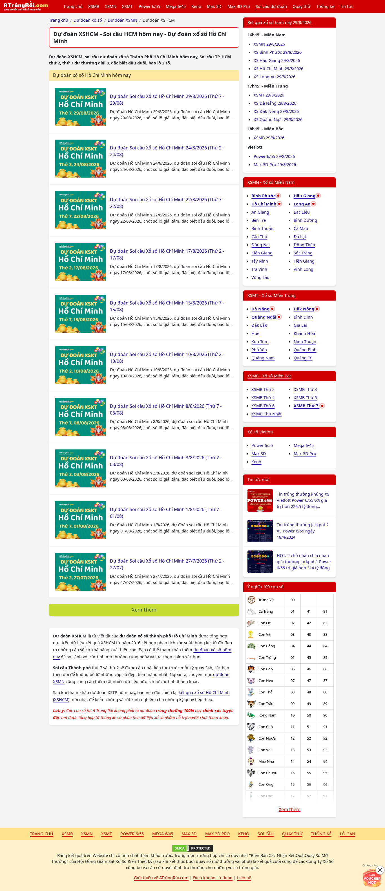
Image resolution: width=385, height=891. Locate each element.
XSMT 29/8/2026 (269, 95)
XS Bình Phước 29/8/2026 (278, 52)
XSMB (93, 6)
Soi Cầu (266, 833)
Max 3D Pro (238, 6)
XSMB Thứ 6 (263, 405)
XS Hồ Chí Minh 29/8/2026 (278, 68)
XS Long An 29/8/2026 (274, 76)
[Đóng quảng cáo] (379, 870)
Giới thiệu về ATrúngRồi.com (161, 877)
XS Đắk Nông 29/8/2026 (276, 111)
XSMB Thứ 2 (263, 389)
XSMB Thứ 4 (263, 397)
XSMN (110, 6)
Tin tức (346, 6)
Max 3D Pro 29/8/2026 (275, 164)
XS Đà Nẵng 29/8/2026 (275, 103)
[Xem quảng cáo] (372, 878)
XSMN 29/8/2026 (269, 44)
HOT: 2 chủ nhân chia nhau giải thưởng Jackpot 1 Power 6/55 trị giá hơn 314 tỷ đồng (304, 561)
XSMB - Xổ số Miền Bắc (269, 376)
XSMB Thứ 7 (306, 405)
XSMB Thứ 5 (305, 397)
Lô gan (347, 833)
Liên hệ (244, 877)
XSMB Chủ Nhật (266, 414)
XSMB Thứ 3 (305, 389)
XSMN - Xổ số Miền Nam (271, 182)
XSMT (127, 6)
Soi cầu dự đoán (271, 6)
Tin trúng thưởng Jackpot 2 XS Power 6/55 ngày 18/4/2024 (303, 531)
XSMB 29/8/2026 (269, 137)
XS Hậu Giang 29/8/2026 (277, 60)
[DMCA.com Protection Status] (192, 848)
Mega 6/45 (176, 6)
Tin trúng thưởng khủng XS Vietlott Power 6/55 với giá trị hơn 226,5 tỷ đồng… (303, 500)
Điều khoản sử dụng (213, 877)
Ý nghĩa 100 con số (265, 586)
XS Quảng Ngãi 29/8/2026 (278, 119)
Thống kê (325, 6)
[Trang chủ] (25, 6)
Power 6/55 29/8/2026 (274, 156)
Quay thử (301, 6)
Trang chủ (73, 6)
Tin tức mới (258, 479)
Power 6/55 (149, 6)
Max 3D (214, 6)
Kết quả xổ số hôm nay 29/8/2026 (279, 22)
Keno (196, 6)
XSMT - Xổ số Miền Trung (271, 295)
